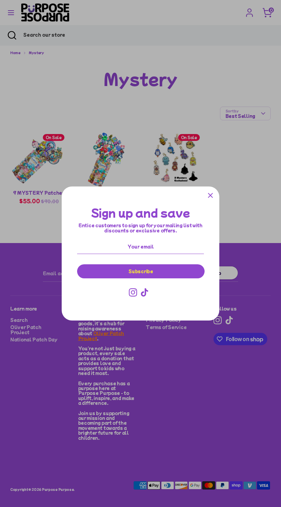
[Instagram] (133, 292)
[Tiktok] (144, 292)
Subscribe (141, 271)
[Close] (210, 195)
